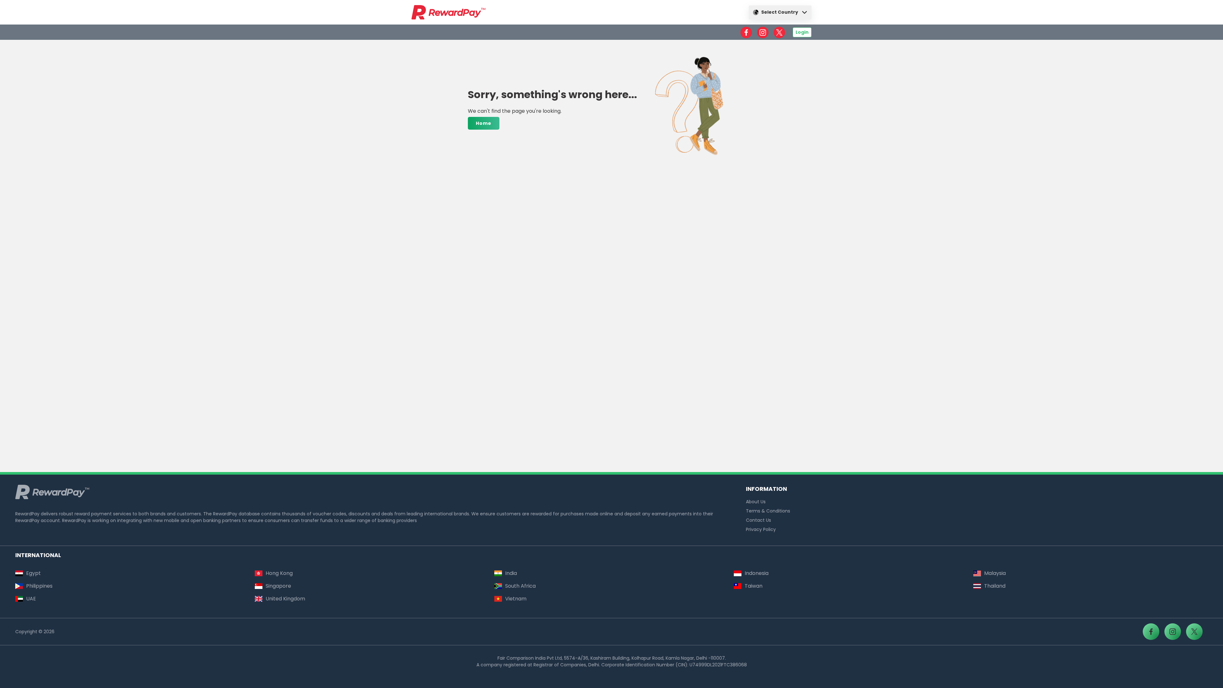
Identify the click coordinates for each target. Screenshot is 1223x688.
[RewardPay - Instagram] (763, 32)
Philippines (39, 586)
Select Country (779, 12)
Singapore (278, 586)
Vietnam (515, 598)
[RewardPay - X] (779, 32)
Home (483, 123)
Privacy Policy (761, 529)
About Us (756, 501)
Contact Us (758, 520)
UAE (31, 598)
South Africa (520, 586)
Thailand (994, 586)
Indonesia (757, 573)
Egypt (33, 573)
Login (802, 32)
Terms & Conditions (768, 511)
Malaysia (995, 573)
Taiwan (753, 586)
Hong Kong (279, 573)
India (511, 573)
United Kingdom (285, 598)
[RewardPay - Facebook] (746, 32)
